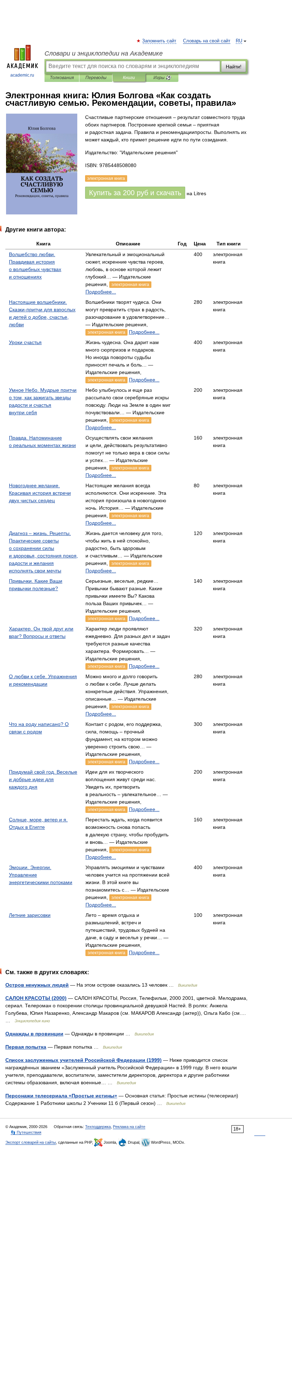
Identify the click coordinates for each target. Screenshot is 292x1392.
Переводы (95, 77)
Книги (129, 77)
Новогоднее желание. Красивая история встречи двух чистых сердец (40, 493)
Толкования (62, 77)
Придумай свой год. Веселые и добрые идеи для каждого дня (43, 779)
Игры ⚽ (162, 77)
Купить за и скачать (135, 193)
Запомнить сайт (159, 40)
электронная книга (130, 284)
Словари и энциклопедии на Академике (104, 53)
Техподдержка (98, 1126)
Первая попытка (25, 1047)
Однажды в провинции (34, 1034)
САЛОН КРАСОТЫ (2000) (36, 998)
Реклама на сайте (129, 1126)
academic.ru (22, 75)
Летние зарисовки (30, 915)
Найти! (233, 66)
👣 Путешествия (26, 1132)
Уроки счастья (25, 342)
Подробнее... (100, 292)
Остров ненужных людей (37, 985)
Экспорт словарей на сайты (30, 1142)
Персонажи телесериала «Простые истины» (61, 1095)
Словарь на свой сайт (206, 40)
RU (239, 40)
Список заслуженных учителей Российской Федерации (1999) (83, 1060)
